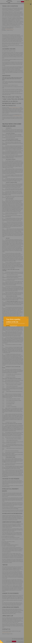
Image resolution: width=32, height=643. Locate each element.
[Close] (27, 317)
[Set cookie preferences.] (1, 641)
